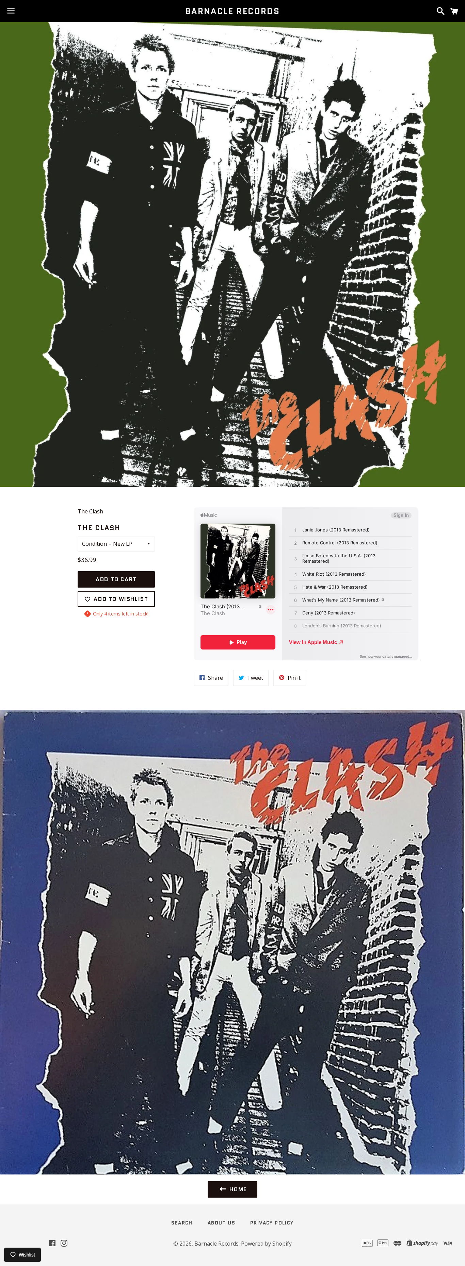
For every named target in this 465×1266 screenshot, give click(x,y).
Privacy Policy (272, 1222)
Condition (94, 543)
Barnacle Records (232, 11)
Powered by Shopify (266, 1243)
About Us (221, 1222)
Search (181, 1222)
